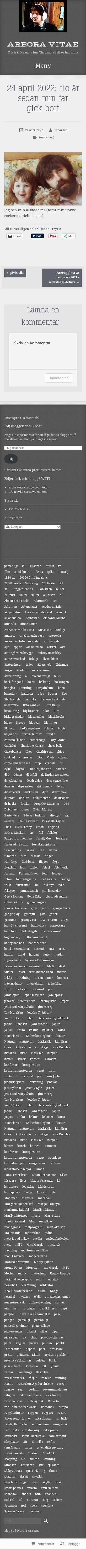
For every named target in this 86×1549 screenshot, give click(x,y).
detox (39, 572)
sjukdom (53, 1465)
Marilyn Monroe (15, 1215)
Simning (49, 1459)
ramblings (25, 1372)
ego (67, 815)
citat (40, 757)
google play (12, 914)
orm (16, 1308)
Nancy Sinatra (60, 1273)
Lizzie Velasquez (41, 1180)
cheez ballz (55, 745)
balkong (44, 682)
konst (40, 1070)
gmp (34, 908)
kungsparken (38, 1163)
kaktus (33, 1030)
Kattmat (10, 1041)
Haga (65, 919)
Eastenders (11, 815)
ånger (8, 670)
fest (42, 850)
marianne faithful (16, 1209)
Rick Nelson (53, 1395)
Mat (32, 1221)
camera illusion (14, 740)
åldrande (62, 664)
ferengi (30, 850)
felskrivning (12, 850)
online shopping (40, 1302)
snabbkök (10, 1494)
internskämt (35, 983)
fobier (34, 867)
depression (25, 786)
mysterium (38, 1273)
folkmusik (61, 867)
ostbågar (30, 1308)
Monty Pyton (13, 1267)
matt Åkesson (56, 1227)
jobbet (8, 1024)
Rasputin (42, 1372)
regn (21, 1389)
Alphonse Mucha (54, 618)
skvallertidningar (16, 1482)
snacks (26, 1494)
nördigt (53, 1279)
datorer (61, 769)
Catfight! (10, 745)
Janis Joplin (12, 995)
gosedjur (29, 914)
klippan (52, 1053)
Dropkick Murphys (46, 803)
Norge (54, 1291)
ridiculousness (13, 1401)
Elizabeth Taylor (53, 821)
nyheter (24, 1296)
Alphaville (32, 618)
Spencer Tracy (14, 1511)
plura (7, 1343)
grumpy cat (28, 919)
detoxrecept (12, 792)
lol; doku (28, 1186)
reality (8, 1383)
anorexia (54, 635)
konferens (11, 1065)
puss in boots (13, 1366)
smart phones (13, 1488)
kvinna (56, 1163)
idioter (8, 972)
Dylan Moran (42, 809)
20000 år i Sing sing (33, 577)
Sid (23, 1459)
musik (50, 566)
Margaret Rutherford (18, 1204)
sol (20, 1500)
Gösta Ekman (13, 896)
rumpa (63, 1407)
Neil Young (28, 1285)
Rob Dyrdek (36, 1401)
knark (21, 1059)
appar (18, 647)
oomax (59, 1302)
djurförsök (59, 792)
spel (23, 1505)
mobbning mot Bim (34, 1250)
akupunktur (12, 612)
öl (26, 676)
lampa (40, 1169)
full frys (48, 885)
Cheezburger (13, 751)
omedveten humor (57, 1296)
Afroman (10, 606)
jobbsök (22, 1024)
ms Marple (51, 1267)
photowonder (13, 1331)
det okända (44, 786)
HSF (51, 949)
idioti (21, 972)
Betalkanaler (31, 705)
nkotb (42, 1291)
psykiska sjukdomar (17, 1360)
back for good (13, 682)
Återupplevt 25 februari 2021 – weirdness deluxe (64, 277)
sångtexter (60, 1424)
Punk (52, 1360)
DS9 (66, 803)
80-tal (23, 595)
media (37, 1238)
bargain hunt (45, 688)
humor (9, 954)
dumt (25, 809)
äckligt (33, 659)
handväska (38, 925)
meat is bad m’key (16, 1238)
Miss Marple (35, 1244)
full (37, 885)
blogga (20, 722)
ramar (8, 1372)
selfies (51, 1441)
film (7, 572)
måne (48, 1233)
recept (61, 1383)
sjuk (41, 1465)
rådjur (32, 1378)
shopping (10, 1459)
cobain (63, 757)
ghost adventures (57, 896)
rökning (60, 1378)
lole (53, 1192)
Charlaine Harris (32, 745)
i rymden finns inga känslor (23, 966)
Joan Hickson (13, 1018)
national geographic (18, 1279)
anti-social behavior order (22, 641)
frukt (7, 885)
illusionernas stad (41, 972)
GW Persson (48, 919)
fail (40, 832)
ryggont (47, 1412)
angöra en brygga (32, 635)
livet (23, 1180)
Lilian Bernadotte (44, 1175)
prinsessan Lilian (28, 1354)
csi (61, 763)
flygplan (10, 867)
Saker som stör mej (17, 1418)
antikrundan (52, 641)
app (6, 647)
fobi (22, 867)
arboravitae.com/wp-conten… (29, 487)
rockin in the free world (20, 1407)
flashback (28, 861)
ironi (7, 989)
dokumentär (41, 798)
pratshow (56, 1349)
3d (6, 589)
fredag (65, 879)
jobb (29, 1018)
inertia (61, 972)
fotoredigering (26, 879)
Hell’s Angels (29, 931)
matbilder (45, 1221)
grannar (10, 919)
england (53, 827)
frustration (23, 885)
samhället (61, 1418)
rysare (61, 1412)
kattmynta (27, 1041)
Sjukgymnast (13, 1471)
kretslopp (54, 1157)
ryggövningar (14, 1412)
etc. (32, 832)
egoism (9, 821)
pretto (8, 1354)
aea (55, 601)
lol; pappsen (12, 1192)
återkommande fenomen (34, 670)
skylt (35, 1482)
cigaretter (25, 757)
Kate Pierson (13, 1036)
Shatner (33, 1453)
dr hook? (10, 803)
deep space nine (57, 780)
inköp (8, 978)
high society (12, 937)
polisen (47, 1343)
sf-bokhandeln (14, 1453)
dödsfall (31, 774)
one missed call (14, 1302)
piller (43, 1331)
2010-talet (48, 583)
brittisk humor (32, 734)
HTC (62, 949)
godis (44, 908)
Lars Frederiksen (15, 1175)
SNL (38, 1494)
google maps (61, 908)
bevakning (11, 711)
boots (61, 728)
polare (33, 1343)
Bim (56, 711)
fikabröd (10, 856)
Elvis (7, 827)
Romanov (47, 1407)
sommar (32, 1500)
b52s (57, 676)
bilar (46, 711)
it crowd (38, 989)
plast (34, 1337)
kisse (23, 1053)
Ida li (50, 966)
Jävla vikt (15, 273)
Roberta (53, 1401)
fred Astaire (48, 879)
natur (40, 1279)
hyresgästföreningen (39, 960)
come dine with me (17, 763)
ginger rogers (36, 902)
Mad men (10, 1198)
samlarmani (40, 1424)
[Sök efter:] (22, 1521)
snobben (51, 1494)
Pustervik (32, 1366)
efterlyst (54, 815)
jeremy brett (27, 1001)
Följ (11, 459)
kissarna (35, 566)
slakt (59, 1482)
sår (6, 1430)
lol (23, 566)
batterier (27, 693)
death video (34, 780)
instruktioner (44, 978)
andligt (60, 630)
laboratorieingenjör (17, 1169)
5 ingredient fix (22, 589)
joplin (56, 1024)
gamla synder (51, 890)
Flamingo (10, 861)
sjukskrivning (35, 1471)
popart (30, 1349)
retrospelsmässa (30, 1395)
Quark (54, 1366)
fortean (9, 873)
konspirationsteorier (18, 1070)
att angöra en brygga (18, 653)
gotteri (53, 914)
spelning (47, 1505)
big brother (30, 711)
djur (45, 792)
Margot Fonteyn (49, 1204)
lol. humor (11, 1186)
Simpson (10, 1465)
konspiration (31, 1065)
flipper (43, 861)
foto (45, 873)
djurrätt (9, 798)
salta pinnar (43, 1418)
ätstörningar (13, 664)
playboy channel (52, 1337)
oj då (37, 1296)
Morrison (32, 1267)
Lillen (64, 1175)
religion (9, 1395)
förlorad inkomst (16, 844)
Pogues (20, 1343)
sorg (45, 1500)
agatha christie (51, 606)
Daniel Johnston (40, 769)
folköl (46, 867)
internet (62, 978)
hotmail (39, 949)
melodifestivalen (57, 1238)
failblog (52, 832)
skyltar (47, 1482)
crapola (50, 763)
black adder (36, 716)
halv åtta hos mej (15, 925)
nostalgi (64, 572)
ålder (29, 664)
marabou (44, 1198)
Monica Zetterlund (17, 1262)
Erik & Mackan (14, 832)
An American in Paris (19, 630)
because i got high (53, 699)
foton (8, 879)
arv (62, 647)
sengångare (12, 1447)
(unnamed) (46, 137)
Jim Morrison (13, 1012)
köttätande (23, 1047)
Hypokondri (12, 960)
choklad (9, 757)
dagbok (21, 769)
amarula (10, 624)
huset (46, 954)
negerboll (10, 1285)
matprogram (34, 1227)
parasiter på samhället (35, 1314)
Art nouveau (34, 647)
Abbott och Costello (16, 601)
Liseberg (10, 1180)
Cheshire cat (44, 751)
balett (31, 682)
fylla (61, 885)
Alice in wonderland (38, 612)
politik (60, 1343)
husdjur (34, 954)
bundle (50, 734)
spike (50, 572)
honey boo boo (14, 943)
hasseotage (57, 925)
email (40, 827)
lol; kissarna (46, 1186)
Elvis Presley (23, 827)
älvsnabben (50, 659)
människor (32, 1233)
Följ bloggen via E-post (23, 426)
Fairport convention (18, 838)
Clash (50, 757)
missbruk (54, 1244)
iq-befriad (54, 983)
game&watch (29, 890)
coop (37, 763)
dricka (25, 803)
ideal (61, 966)
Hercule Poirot (51, 931)
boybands (10, 734)
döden (18, 774)
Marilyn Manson (44, 1209)
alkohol (61, 612)
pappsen (10, 1314)
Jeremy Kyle (48, 1001)
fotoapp (57, 873)
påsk (57, 1314)
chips (60, 751)
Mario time (52, 1215)
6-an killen (45, 589)
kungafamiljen (14, 1163)
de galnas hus (13, 780)
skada (53, 1471)
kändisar (61, 1041)
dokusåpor (61, 798)
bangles (9, 688)
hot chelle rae (37, 943)
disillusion (31, 792)
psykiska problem (56, 1354)
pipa (55, 1331)
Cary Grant (57, 740)
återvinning (12, 676)
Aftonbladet (29, 606)
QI (44, 1366)
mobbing (10, 1250)
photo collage (41, 1325)
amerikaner (28, 624)
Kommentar (59, 378)
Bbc (64, 693)
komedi (35, 1059)
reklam (33, 1389)
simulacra (27, 1465)
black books (56, 716)
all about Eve (13, 618)
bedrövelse (11, 705)
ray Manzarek (14, 1378)
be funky (31, 699)
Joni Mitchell (39, 1024)
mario (36, 1215)
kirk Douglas (61, 1047)
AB (61, 595)
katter (61, 1036)
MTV (66, 1267)
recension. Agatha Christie (35, 1383)
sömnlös (37, 1441)
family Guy (44, 838)
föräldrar (62, 838)
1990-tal (9, 577)
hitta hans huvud (36, 937)
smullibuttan (22, 572)
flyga (55, 861)
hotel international (17, 949)
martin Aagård (14, 1221)
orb (6, 1308)
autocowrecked (14, 659)
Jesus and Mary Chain (19, 1007)
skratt (24, 1476)
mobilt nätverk (14, 1256)
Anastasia (44, 630)
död (6, 774)
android (9, 635)
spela (33, 1505)
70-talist (9, 595)
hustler (59, 954)
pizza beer (11, 1337)
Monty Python (43, 1262)
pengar (9, 1320)
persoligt (24, 1320)
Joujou (8, 1030)
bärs (41, 693)
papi (64, 1308)
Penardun (61, 130)
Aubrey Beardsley (49, 653)
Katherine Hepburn (39, 1036)
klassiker (37, 1053)
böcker (52, 693)
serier (28, 1447)
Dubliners (10, 809)
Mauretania (12, 1233)
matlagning (12, 1227)
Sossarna (10, 1505)
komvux (50, 1059)
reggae (9, 1389)
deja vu (9, 786)
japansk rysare (34, 995)
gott (42, 914)
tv (59, 566)
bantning (25, 688)
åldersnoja (44, 664)
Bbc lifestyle (12, 699)
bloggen (34, 722)
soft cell (9, 1500)
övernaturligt (41, 676)
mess (7, 1244)
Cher (29, 751)
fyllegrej (9, 890)
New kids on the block (18, 1291)
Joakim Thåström (39, 1012)
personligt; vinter (16, 1325)
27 (61, 583)
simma (34, 1459)
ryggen (33, 1412)
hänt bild (10, 931)
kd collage (41, 1047)
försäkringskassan (44, 844)
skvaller (37, 1476)
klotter (8, 1059)
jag (50, 989)
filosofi (35, 856)
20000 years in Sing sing (21, 583)
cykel (7, 769)
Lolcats (42, 1192)
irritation (22, 989)
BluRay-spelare (30, 728)
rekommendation (55, 1389)
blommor (50, 722)
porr (42, 1349)
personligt (11, 566)
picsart (31, 1331)
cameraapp (37, 740)
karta (61, 1030)
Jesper (64, 1001)
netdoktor (46, 1285)
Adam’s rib (41, 601)
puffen (40, 1360)
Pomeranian (13, 1349)
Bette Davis (51, 705)
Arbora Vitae (43, 44)
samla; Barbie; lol (15, 1424)
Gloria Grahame (15, 908)
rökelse (46, 1378)
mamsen (28, 1198)
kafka (21, 1030)
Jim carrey (45, 1007)
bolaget (49, 728)
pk (24, 1337)
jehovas (9, 1001)
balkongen (61, 682)
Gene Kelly (34, 896)
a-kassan (49, 595)
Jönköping (55, 995)
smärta (32, 1488)
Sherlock (49, 1453)
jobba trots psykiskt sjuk (53, 1018)
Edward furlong (34, 815)
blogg (8, 722)
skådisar (10, 1476)
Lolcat (28, 1192)
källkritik (44, 1041)
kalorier (47, 1030)
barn (61, 688)
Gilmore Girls (13, 902)
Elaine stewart (28, 821)
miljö (18, 1244)
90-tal (35, 595)
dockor (24, 798)
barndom (10, 693)
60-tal (60, 589)
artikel (51, 647)
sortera (58, 1500)
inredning (23, 978)
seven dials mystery (50, 1447)
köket (8, 1047)
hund (21, 954)
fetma (53, 850)
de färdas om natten (55, 774)
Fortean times (28, 873)
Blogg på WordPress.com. (21, 1530)
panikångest (48, 1308)
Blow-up (9, 728)
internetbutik (13, 983)
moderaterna (38, 1256)
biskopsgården (14, 716)
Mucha (9, 1273)
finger (48, 856)
